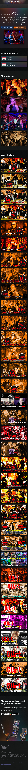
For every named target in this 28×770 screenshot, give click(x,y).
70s (5, 14)
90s (10, 14)
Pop (23, 14)
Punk (25, 14)
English (13, 14)
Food (25, 6)
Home (3, 6)
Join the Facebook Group (7, 762)
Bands (8, 6)
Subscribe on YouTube (18, 762)
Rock (2, 14)
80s (8, 14)
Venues (14, 6)
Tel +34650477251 (20, 27)
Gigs (20, 6)
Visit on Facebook (7, 27)
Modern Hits (18, 14)
